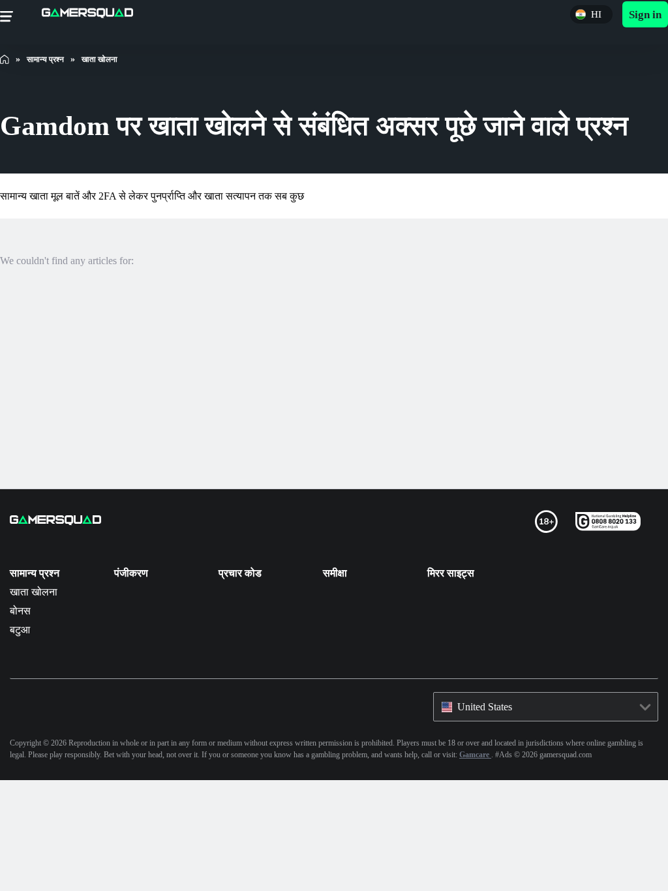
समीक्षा (335, 572)
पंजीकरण (131, 572)
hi (593, 14)
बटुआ (20, 629)
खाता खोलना (34, 591)
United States (490, 707)
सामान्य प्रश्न (34, 572)
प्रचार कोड (240, 572)
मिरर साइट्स (450, 572)
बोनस (20, 610)
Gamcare (640, 754)
